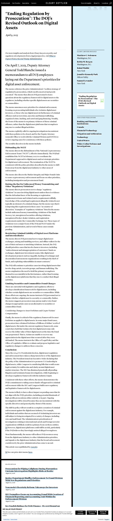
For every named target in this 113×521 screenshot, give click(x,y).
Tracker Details (14, 519)
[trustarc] (107, 519)
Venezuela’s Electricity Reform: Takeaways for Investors (31, 487)
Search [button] (111, 3)
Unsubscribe (95, 9)
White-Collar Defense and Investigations (89, 145)
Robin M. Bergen (84, 62)
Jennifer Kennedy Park (87, 75)
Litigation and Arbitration (89, 134)
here (30, 452)
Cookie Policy (6, 519)
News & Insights (86, 3)
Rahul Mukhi (83, 68)
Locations (105, 3)
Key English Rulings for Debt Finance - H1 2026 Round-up (32, 506)
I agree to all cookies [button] (92, 512)
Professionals (5, 3)
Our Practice (16, 3)
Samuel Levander (85, 81)
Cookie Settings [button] (80, 512)
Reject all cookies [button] (103, 512)
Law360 (34, 447)
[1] (6, 428)
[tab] (90, 52)
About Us (97, 3)
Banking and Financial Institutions (87, 123)
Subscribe (89, 9)
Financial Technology (87, 131)
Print (101, 9)
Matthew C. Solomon (86, 56)
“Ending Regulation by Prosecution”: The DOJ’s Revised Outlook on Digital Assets (88, 101)
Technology (82, 137)
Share (105, 9)
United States (83, 141)
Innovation (25, 3)
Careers (33, 3)
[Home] (56, 3)
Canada (80, 127)
